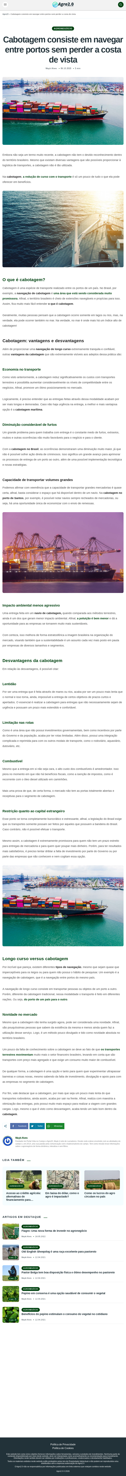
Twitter (40, 1126)
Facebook (22, 1126)
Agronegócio (63, 28)
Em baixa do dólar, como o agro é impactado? (62, 1195)
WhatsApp (58, 1126)
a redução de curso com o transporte (47, 176)
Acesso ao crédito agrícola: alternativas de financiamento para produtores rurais (23, 1197)
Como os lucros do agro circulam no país (99, 1195)
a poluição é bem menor (93, 618)
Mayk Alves (51, 68)
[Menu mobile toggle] (5, 4)
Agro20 (5, 14)
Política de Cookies (63, 1448)
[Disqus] (63, 1373)
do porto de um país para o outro (45, 999)
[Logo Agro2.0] (63, 4)
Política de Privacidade (63, 1444)
